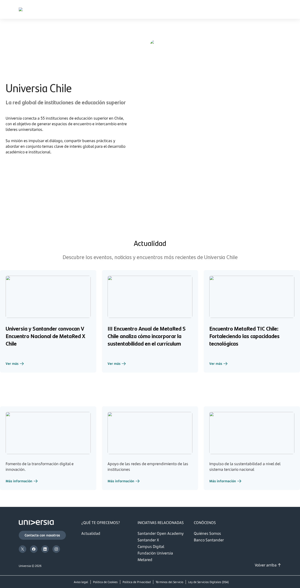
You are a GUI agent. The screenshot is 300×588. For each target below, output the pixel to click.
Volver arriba (266, 565)
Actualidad (90, 533)
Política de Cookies (105, 582)
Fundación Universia (155, 553)
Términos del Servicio (169, 582)
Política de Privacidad (137, 582)
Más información (22, 481)
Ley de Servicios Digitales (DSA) (208, 582)
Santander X (148, 540)
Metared (145, 559)
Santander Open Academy (161, 533)
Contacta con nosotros (42, 535)
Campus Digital (151, 546)
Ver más (15, 364)
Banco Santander (209, 540)
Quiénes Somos (207, 533)
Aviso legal (81, 582)
